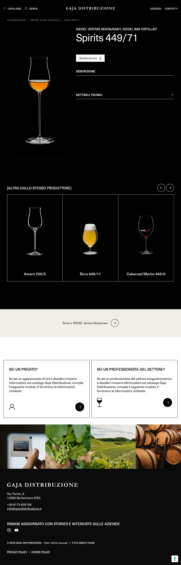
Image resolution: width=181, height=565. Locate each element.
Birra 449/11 (90, 273)
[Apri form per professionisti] (167, 402)
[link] (22, 446)
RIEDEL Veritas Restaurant (45, 20)
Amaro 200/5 (35, 273)
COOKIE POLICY (40, 552)
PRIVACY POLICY (17, 552)
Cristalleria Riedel (16, 20)
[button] (161, 188)
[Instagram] (9, 530)
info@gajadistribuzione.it (24, 508)
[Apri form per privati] (79, 407)
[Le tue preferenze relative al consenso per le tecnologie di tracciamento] (174, 558)
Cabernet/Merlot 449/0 (146, 273)
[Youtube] (16, 530)
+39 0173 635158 (19, 504)
